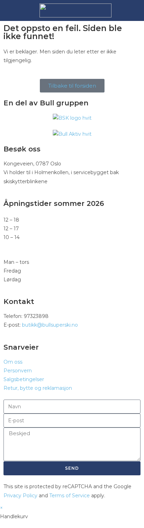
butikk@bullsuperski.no (50, 325)
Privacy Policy (20, 495)
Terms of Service (69, 495)
